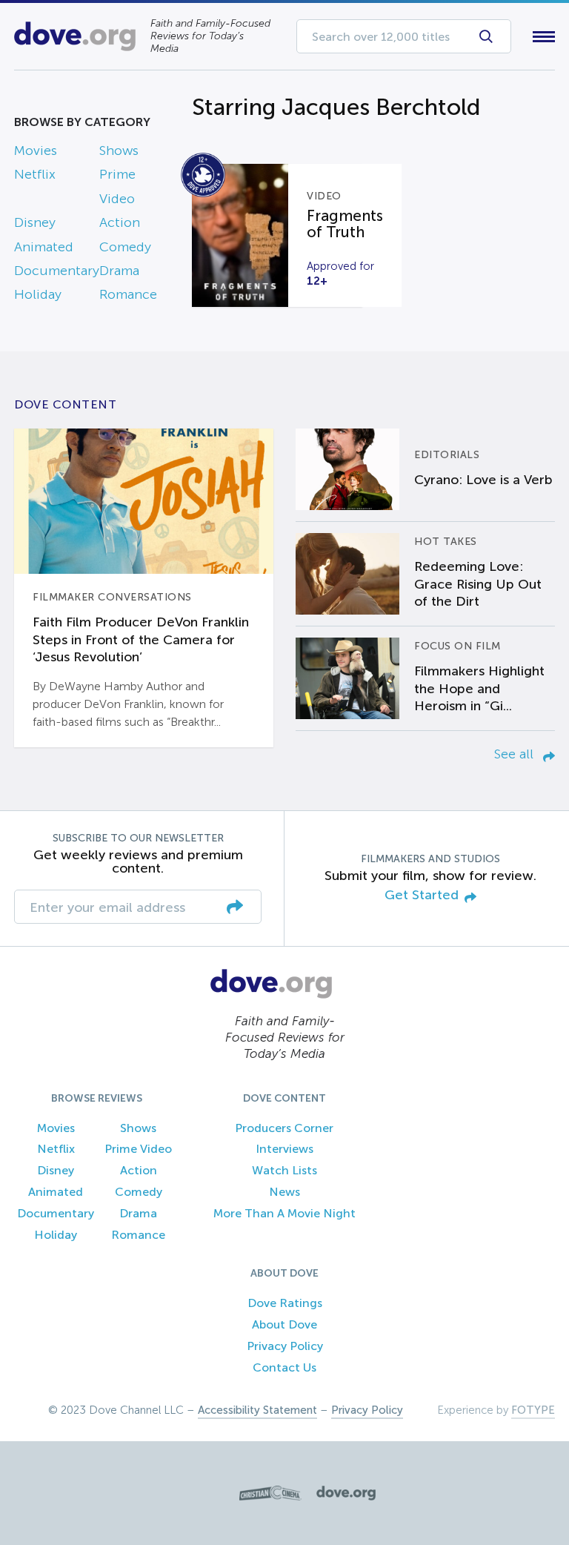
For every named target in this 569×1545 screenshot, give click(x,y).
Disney (35, 222)
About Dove (284, 1324)
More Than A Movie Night (284, 1213)
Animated (43, 246)
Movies (35, 150)
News (284, 1191)
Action (119, 222)
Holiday (37, 294)
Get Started (422, 895)
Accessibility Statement (257, 1410)
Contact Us (284, 1367)
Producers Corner (284, 1128)
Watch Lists (284, 1170)
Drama (119, 270)
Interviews (284, 1148)
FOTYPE (533, 1410)
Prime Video (138, 1148)
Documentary (56, 270)
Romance (128, 294)
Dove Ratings (284, 1303)
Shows (119, 150)
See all (515, 754)
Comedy (125, 246)
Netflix (35, 174)
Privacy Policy (285, 1346)
